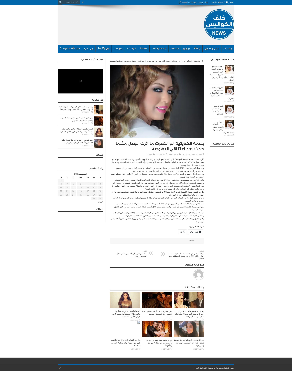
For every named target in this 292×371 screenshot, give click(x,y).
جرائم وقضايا (159, 48)
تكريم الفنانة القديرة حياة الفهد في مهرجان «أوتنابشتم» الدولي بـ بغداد (125, 343)
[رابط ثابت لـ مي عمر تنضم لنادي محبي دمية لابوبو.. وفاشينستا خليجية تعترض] (157, 307)
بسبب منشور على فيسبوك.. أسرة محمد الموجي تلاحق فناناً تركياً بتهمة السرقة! (189, 314)
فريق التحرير (187, 154)
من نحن (88, 48)
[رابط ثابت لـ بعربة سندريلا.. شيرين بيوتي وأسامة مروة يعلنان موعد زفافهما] (157, 336)
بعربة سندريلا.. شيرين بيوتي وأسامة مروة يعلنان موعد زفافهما (159, 343)
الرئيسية (197, 61)
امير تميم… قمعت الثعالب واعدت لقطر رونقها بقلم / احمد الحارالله (223, 127)
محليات (227, 48)
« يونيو (100, 201)
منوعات (118, 48)
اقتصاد (175, 48)
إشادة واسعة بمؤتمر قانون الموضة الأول (193, 2)
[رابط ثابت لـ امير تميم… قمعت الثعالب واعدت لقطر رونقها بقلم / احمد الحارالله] (229, 129)
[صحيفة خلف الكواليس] (219, 37)
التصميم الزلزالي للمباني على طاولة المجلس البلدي (131, 253)
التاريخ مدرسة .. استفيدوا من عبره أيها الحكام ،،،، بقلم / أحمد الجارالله (222, 93)
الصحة (143, 48)
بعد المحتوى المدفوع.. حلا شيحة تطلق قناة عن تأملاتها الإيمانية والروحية (189, 343)
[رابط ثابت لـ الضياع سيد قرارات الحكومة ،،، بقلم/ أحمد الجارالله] (229, 113)
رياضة (197, 48)
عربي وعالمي (212, 48)
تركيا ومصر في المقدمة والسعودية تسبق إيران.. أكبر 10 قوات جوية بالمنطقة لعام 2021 (186, 255)
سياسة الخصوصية (70, 48)
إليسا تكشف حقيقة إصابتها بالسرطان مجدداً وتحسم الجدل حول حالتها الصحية (125, 314)
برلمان (186, 48)
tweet (191, 241)
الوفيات (131, 48)
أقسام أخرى (187, 61)
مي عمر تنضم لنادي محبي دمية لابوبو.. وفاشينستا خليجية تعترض (157, 314)
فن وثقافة (103, 48)
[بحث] (60, 2)
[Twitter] (82, 2)
